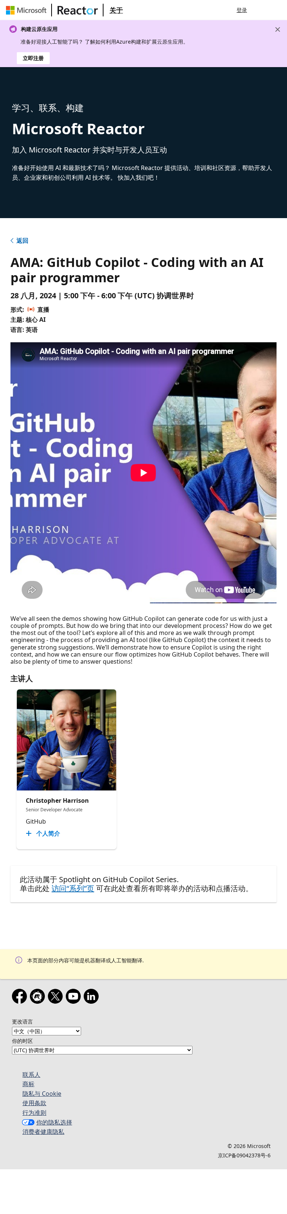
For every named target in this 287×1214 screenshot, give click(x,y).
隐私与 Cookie (41, 1093)
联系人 (31, 1074)
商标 (28, 1084)
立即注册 (33, 58)
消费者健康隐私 (43, 1131)
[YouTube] (75, 998)
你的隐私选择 (54, 1122)
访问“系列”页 (73, 888)
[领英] (93, 998)
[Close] (278, 29)
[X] (57, 998)
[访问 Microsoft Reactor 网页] (78, 10)
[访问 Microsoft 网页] (27, 10)
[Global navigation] (262, 10)
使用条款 (34, 1103)
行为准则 (34, 1112)
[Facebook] (21, 998)
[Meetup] (39, 998)
